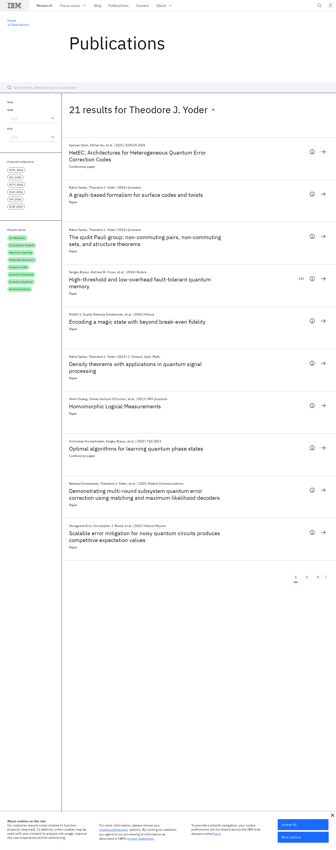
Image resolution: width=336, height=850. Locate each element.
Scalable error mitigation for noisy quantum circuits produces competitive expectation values (144, 536)
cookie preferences (113, 830)
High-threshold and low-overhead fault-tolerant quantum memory (140, 283)
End (9, 128)
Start (10, 110)
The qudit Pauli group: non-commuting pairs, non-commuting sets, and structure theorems (145, 240)
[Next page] (326, 577)
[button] (332, 815)
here (217, 834)
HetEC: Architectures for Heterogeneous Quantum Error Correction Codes (137, 156)
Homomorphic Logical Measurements (115, 406)
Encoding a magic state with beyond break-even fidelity (137, 321)
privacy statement (140, 839)
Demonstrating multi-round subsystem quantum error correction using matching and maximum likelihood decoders (144, 494)
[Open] (52, 118)
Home (11, 21)
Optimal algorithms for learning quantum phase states (136, 448)
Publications (20, 25)
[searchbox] (168, 87)
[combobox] (32, 118)
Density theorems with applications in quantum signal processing (135, 367)
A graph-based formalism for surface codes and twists (136, 194)
